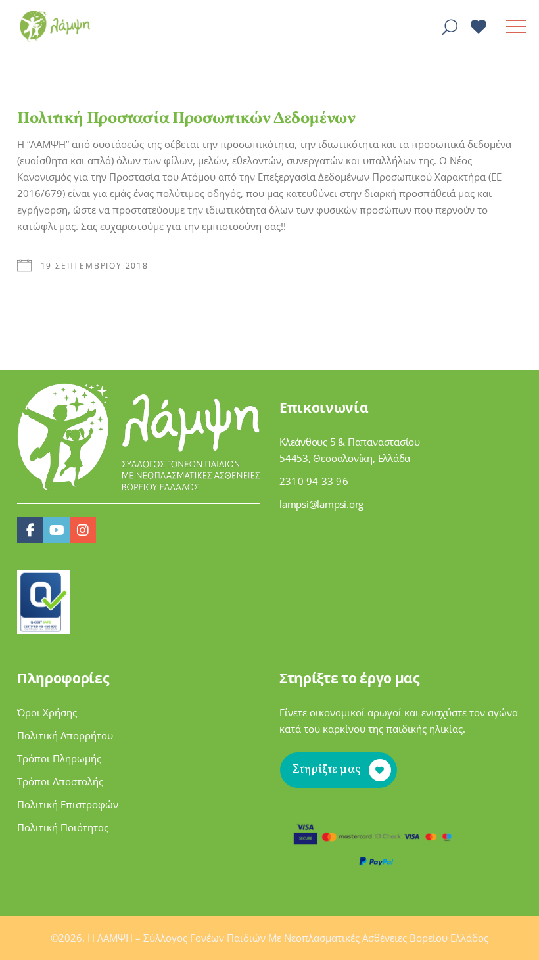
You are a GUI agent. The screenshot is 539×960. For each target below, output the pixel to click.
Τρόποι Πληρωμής (59, 758)
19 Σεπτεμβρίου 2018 (95, 265)
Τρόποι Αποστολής (60, 781)
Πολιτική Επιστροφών (67, 804)
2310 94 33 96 (313, 481)
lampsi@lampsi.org (321, 504)
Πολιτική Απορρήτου (65, 735)
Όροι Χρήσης (47, 712)
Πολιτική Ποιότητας (62, 827)
